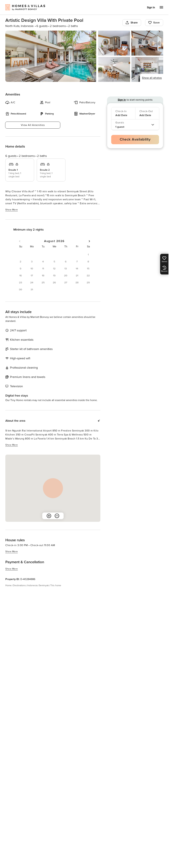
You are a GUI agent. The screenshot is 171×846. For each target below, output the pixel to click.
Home (8, 585)
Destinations (19, 585)
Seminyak (44, 585)
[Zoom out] (57, 515)
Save (156, 22)
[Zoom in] (49, 515)
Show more (11, 209)
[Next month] (89, 241)
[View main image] (50, 56)
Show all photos (152, 78)
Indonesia (32, 585)
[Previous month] (20, 241)
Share (134, 22)
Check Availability (135, 139)
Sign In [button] (151, 7)
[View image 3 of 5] (147, 43)
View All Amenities (33, 125)
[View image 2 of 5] (114, 43)
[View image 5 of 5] (147, 69)
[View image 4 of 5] (114, 69)
